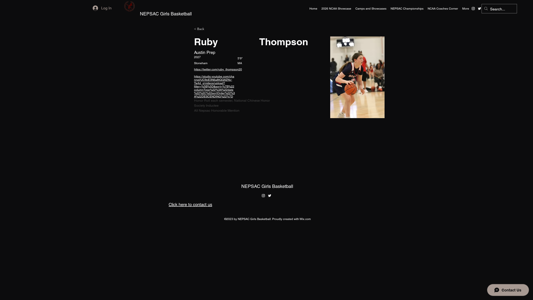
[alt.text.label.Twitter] (479, 8)
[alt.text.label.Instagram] (473, 8)
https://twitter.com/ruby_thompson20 (218, 69)
